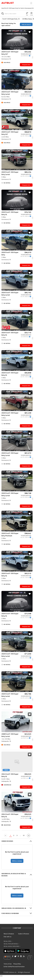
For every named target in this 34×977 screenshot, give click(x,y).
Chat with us (7, 936)
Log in (30, 957)
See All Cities (8, 941)
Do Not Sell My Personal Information (14, 967)
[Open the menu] (31, 3)
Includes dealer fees (26, 54)
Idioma (8, 957)
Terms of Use (8, 964)
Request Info (26, 65)
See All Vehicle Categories (12, 946)
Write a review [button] (17, 861)
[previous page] (5, 835)
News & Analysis (9, 934)
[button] (27, 13)
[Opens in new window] (9, 951)
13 (23, 835)
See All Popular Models (11, 944)
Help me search (26, 24)
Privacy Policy (17, 964)
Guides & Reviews (23, 934)
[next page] (28, 835)
